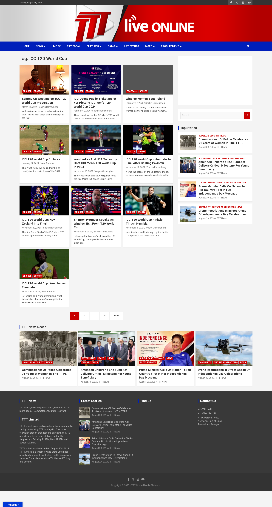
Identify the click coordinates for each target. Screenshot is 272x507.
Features (93, 46)
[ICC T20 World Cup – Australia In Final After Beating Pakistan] (148, 140)
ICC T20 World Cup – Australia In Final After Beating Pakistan (148, 161)
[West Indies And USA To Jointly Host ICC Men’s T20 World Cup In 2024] (96, 140)
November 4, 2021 (31, 291)
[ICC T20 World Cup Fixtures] (44, 140)
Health (217, 158)
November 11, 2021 (135, 167)
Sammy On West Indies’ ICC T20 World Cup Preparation (44, 100)
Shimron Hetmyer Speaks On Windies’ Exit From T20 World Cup (94, 223)
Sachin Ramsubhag (48, 107)
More (148, 46)
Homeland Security (208, 136)
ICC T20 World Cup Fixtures (41, 159)
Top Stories (188, 128)
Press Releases (236, 158)
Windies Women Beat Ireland (145, 98)
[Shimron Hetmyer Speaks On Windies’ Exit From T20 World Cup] (96, 201)
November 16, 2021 (83, 171)
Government (205, 158)
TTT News (222, 147)
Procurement (170, 46)
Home (26, 46)
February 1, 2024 (82, 110)
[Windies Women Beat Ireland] (148, 80)
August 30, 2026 (206, 147)
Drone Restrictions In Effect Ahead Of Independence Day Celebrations (222, 212)
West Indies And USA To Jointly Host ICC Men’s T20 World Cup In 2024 (95, 163)
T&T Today (73, 46)
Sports (38, 91)
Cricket (27, 91)
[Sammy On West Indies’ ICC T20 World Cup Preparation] (44, 80)
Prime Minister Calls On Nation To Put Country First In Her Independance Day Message (221, 189)
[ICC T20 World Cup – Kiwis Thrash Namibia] (148, 201)
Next (116, 315)
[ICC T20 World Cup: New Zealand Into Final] (44, 201)
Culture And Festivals (210, 183)
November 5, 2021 (83, 231)
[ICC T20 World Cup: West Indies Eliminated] (44, 264)
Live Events (131, 46)
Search (247, 115)
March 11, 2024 (29, 107)
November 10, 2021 (31, 227)
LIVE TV (56, 46)
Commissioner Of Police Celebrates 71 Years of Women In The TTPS (223, 141)
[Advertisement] (215, 80)
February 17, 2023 (135, 103)
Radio (111, 46)
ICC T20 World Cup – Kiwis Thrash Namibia (144, 221)
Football (132, 91)
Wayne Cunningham (105, 171)
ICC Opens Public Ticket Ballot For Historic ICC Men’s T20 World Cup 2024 (95, 102)
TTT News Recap (34, 327)
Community (204, 207)
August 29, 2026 (206, 218)
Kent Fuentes (47, 163)
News (39, 46)
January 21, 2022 (30, 163)
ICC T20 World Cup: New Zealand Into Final (38, 221)
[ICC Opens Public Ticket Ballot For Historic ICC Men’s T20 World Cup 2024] (96, 80)
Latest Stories (91, 401)
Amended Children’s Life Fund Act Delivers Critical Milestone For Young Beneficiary (223, 165)
